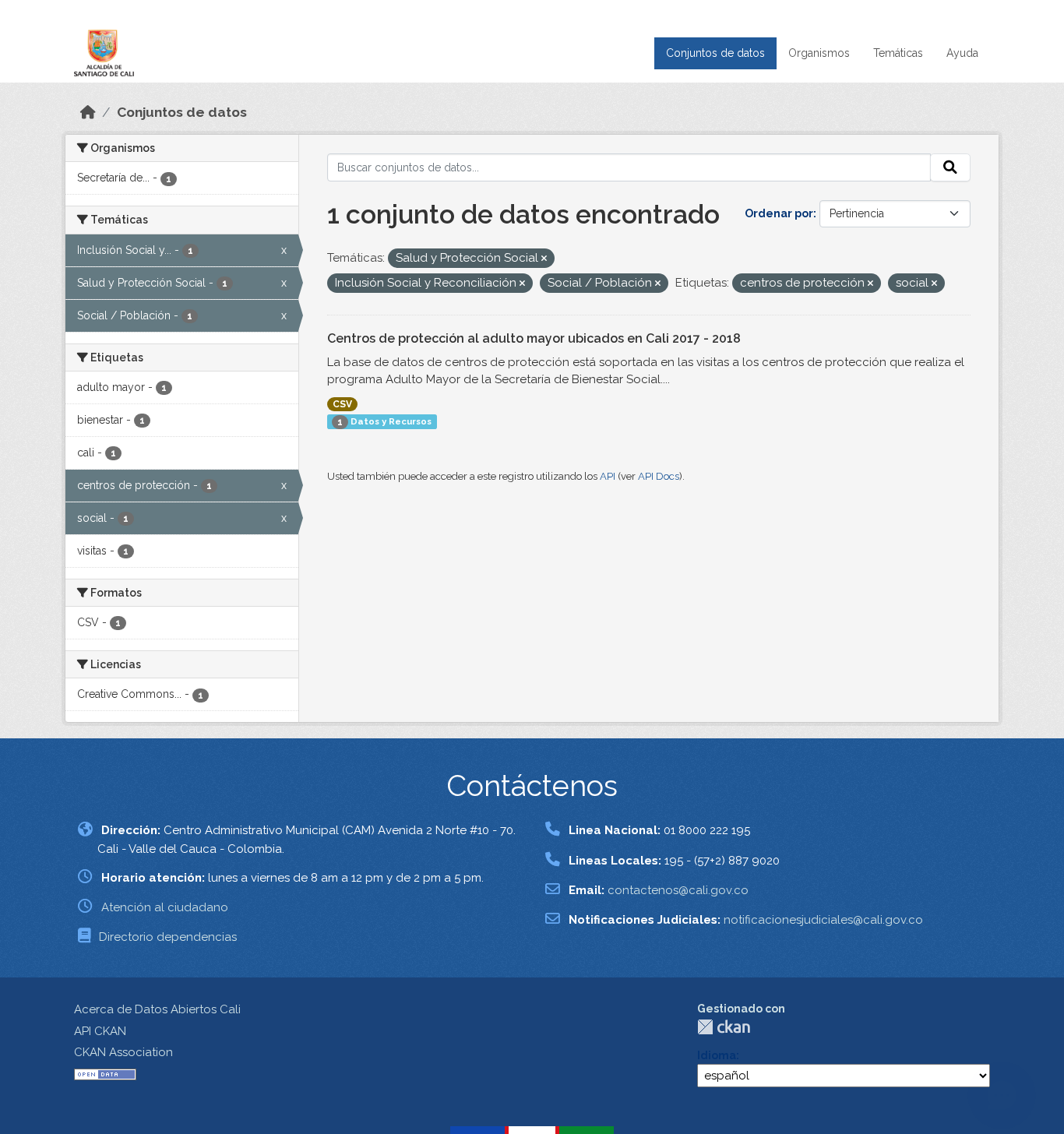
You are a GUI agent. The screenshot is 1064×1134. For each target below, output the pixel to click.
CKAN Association (123, 1052)
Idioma (716, 1055)
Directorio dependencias (168, 937)
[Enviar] (950, 167)
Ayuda (962, 53)
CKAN (723, 1027)
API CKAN (100, 1031)
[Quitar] (544, 259)
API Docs (658, 476)
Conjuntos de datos (715, 53)
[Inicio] (88, 112)
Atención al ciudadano (164, 907)
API (607, 476)
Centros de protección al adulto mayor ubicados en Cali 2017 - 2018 (534, 338)
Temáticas (898, 53)
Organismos (819, 53)
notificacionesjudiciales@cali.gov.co (823, 920)
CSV (342, 404)
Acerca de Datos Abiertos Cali (157, 1009)
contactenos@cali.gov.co (678, 890)
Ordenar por (779, 213)
